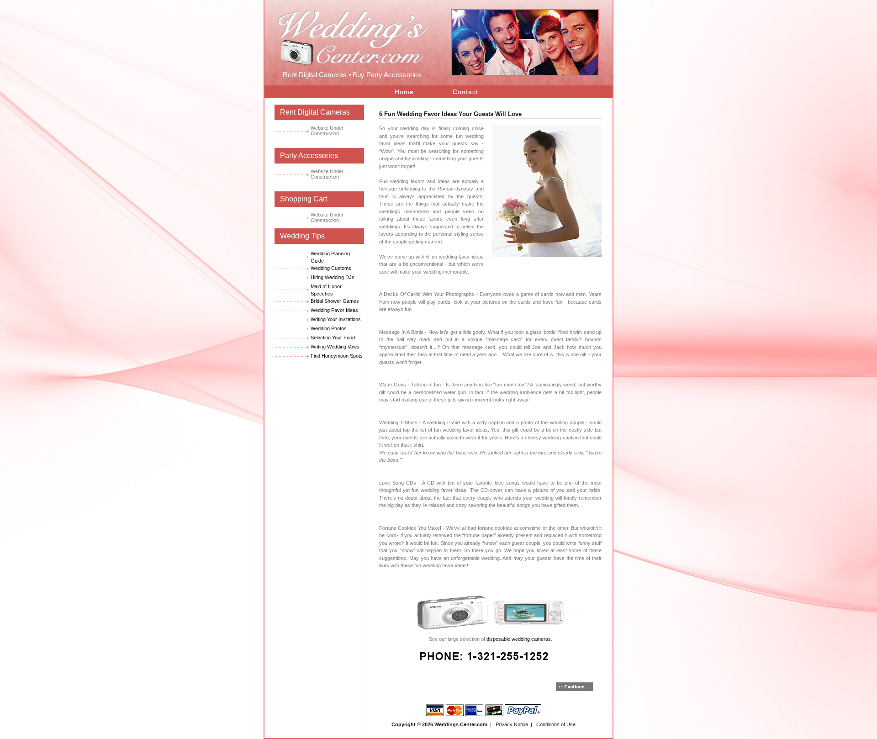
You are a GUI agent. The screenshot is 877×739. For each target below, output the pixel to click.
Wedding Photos (329, 328)
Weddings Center (454, 724)
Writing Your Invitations (336, 319)
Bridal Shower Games (335, 301)
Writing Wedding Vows (335, 346)
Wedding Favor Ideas (334, 310)
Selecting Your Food (333, 337)
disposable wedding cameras (518, 639)
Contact (465, 91)
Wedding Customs (331, 268)
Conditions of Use (556, 724)
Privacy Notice (512, 724)
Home (404, 91)
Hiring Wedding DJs (332, 277)
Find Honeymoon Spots (337, 356)
